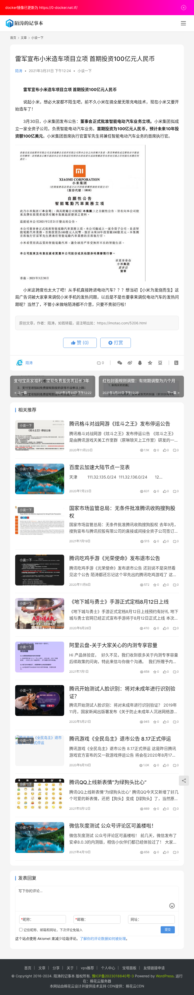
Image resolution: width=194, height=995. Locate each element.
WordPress (165, 976)
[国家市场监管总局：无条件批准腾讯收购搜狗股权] (39, 520)
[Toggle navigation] (183, 23)
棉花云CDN (135, 986)
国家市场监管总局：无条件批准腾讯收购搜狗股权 (122, 512)
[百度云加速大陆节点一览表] (39, 479)
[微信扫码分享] (119, 362)
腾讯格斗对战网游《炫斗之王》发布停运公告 (119, 424)
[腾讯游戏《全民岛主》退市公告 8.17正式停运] (39, 750)
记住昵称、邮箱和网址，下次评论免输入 (52, 930)
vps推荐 (87, 968)
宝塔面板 (129, 968)
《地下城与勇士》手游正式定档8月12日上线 (119, 602)
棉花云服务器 (100, 981)
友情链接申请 (154, 968)
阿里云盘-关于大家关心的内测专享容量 (113, 645)
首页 (13, 38)
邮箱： (81, 919)
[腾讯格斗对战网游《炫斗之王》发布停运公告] (39, 435)
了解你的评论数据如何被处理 (103, 938)
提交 (168, 930)
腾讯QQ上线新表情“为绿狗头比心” (108, 782)
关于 (70, 968)
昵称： (27, 919)
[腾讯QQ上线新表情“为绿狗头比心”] (39, 794)
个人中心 (108, 968)
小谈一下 (85, 71)
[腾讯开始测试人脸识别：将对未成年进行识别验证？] (39, 700)
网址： (136, 919)
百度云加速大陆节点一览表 (99, 467)
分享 (56, 968)
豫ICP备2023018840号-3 (113, 976)
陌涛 (18, 71)
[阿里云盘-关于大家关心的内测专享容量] (39, 657)
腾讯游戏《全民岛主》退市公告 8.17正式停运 (120, 739)
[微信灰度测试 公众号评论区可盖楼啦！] (39, 837)
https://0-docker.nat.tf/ (58, 7)
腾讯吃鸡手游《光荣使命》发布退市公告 (114, 558)
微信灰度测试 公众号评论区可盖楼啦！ (112, 826)
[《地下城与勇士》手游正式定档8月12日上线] (39, 613)
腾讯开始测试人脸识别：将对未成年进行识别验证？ (122, 692)
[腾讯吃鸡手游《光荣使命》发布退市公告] (39, 570)
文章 (41, 968)
